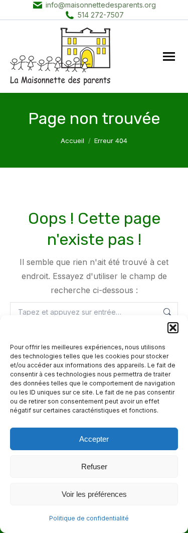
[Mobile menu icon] (169, 56)
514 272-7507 (101, 15)
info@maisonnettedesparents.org (101, 5)
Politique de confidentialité (89, 518)
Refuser (94, 466)
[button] (173, 328)
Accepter (94, 439)
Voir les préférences (94, 494)
